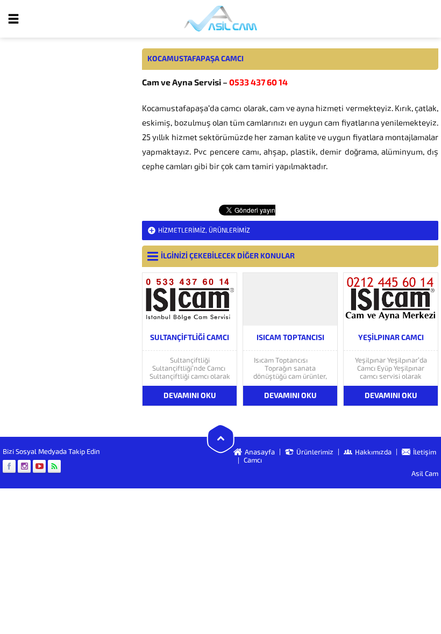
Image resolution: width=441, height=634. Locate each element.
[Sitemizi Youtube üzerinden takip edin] (39, 466)
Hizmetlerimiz (181, 230)
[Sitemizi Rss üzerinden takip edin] (54, 466)
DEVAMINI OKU (189, 395)
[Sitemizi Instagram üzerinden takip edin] (24, 466)
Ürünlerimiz (229, 230)
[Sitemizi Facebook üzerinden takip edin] (9, 466)
